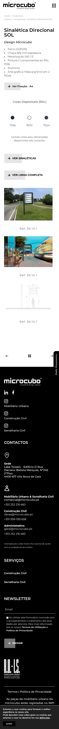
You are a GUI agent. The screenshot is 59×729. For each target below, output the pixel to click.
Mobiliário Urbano (16, 406)
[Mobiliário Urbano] (6, 401)
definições (44, 717)
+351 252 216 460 (14, 504)
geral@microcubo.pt (18, 528)
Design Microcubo (18, 42)
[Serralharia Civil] (6, 426)
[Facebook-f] (13, 392)
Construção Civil (15, 418)
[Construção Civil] (6, 413)
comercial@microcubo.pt (21, 499)
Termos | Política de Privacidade (29, 691)
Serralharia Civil (14, 430)
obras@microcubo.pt (18, 514)
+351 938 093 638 (15, 519)
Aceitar (9, 723)
